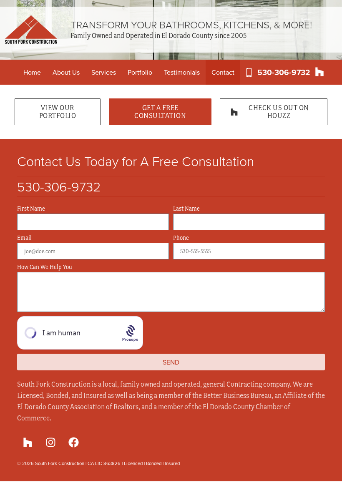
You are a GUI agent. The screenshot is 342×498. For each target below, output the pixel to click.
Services (103, 72)
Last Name (186, 208)
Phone (181, 237)
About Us (66, 72)
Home (32, 72)
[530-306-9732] (249, 72)
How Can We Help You (44, 267)
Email (24, 237)
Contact (222, 72)
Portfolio (140, 72)
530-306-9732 (283, 72)
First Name (31, 208)
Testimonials (182, 72)
